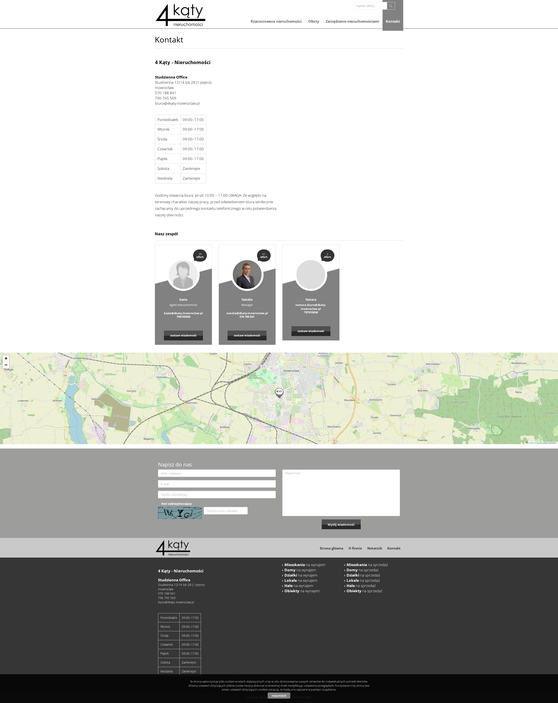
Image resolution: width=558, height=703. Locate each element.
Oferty (313, 21)
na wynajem (304, 564)
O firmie (355, 548)
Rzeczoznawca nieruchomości (276, 21)
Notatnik (374, 548)
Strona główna (331, 548)
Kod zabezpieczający (176, 504)
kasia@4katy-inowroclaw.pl (183, 313)
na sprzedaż (367, 564)
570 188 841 (165, 92)
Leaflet (530, 443)
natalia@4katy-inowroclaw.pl (247, 313)
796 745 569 (165, 98)
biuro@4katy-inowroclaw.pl (177, 103)
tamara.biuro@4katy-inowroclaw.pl (311, 307)
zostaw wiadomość (183, 335)
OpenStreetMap (542, 443)
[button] (279, 392)
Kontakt (393, 21)
